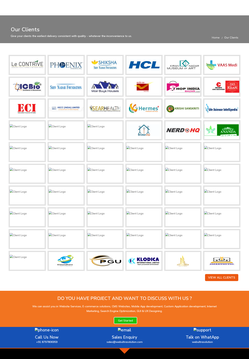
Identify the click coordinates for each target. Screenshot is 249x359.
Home (216, 37)
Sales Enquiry (125, 339)
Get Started (125, 320)
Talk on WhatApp (202, 339)
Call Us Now (47, 339)
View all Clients (221, 277)
